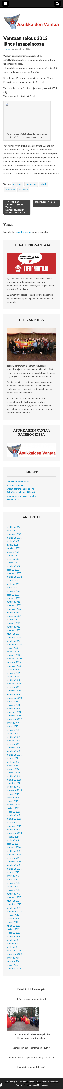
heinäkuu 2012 (13, 925)
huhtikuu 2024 (13, 566)
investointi (17, 184)
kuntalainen (31, 184)
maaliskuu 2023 (14, 573)
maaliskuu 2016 (14, 779)
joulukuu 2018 (13, 694)
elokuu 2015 (12, 801)
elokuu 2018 (12, 701)
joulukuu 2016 (13, 751)
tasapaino (23, 189)
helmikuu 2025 (14, 559)
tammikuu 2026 (14, 534)
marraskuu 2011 (14, 943)
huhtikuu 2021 (13, 626)
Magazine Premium (23, 1085)
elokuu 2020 (12, 648)
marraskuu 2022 (14, 576)
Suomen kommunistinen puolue (21, 495)
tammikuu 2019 (14, 690)
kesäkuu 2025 (13, 552)
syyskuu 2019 (13, 669)
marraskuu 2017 (14, 719)
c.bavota (44, 1085)
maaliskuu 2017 (14, 740)
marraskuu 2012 (14, 911)
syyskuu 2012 (13, 918)
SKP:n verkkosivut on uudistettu (31, 998)
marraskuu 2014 (14, 833)
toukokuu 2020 (13, 655)
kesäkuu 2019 (13, 676)
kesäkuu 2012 (13, 929)
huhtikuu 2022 (13, 601)
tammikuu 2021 (14, 637)
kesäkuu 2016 (13, 769)
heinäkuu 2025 (13, 548)
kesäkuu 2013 (13, 886)
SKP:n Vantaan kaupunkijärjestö (21, 492)
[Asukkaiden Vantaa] (31, 19)
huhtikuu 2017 (13, 737)
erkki (8, 49)
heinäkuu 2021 (13, 619)
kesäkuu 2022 (13, 594)
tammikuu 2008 (14, 968)
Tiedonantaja (13, 499)
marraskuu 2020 (14, 644)
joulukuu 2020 (13, 641)
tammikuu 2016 (14, 783)
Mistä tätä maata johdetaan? (31, 1067)
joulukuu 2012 (13, 908)
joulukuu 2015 (13, 786)
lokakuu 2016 (13, 758)
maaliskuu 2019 (14, 683)
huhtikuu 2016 (13, 776)
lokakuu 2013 (13, 872)
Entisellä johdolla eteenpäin (31, 989)
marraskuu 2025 (14, 537)
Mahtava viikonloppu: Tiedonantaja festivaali (31, 1057)
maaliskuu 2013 (14, 897)
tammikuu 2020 (14, 666)
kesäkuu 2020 (13, 651)
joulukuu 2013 (13, 865)
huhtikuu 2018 (13, 708)
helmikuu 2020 (14, 662)
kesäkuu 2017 (13, 733)
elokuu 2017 (12, 726)
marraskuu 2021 (14, 616)
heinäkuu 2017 (13, 730)
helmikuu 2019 (14, 687)
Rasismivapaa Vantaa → (45, 203)
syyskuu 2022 (13, 584)
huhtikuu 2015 (13, 815)
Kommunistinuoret (15, 485)
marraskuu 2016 (14, 754)
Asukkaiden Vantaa (27, 1082)
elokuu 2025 (12, 544)
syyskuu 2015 (13, 797)
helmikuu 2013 (14, 900)
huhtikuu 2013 (13, 893)
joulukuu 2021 (13, 612)
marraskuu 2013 (14, 868)
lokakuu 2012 (13, 915)
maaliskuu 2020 (14, 658)
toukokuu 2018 (13, 705)
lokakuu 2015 (13, 794)
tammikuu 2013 (14, 904)
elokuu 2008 (12, 965)
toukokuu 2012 (13, 932)
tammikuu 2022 (14, 609)
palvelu (43, 184)
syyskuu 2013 (13, 875)
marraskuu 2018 (14, 698)
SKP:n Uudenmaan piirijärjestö (20, 488)
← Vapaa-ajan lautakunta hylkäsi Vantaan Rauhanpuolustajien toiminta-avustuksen (15, 207)
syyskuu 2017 (13, 722)
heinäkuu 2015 (13, 804)
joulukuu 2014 (13, 829)
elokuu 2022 (12, 587)
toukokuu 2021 (13, 623)
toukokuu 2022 (13, 598)
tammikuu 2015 (14, 826)
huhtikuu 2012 (13, 936)
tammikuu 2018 (14, 715)
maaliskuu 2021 (14, 630)
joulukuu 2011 (13, 940)
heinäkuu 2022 (13, 591)
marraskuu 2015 (14, 790)
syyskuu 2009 (13, 957)
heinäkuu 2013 (13, 883)
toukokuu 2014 (13, 847)
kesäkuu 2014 (13, 843)
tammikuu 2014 (14, 861)
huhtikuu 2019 (13, 680)
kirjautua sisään (23, 231)
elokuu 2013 (12, 879)
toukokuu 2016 (13, 772)
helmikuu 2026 (14, 530)
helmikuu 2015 (14, 822)
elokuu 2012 (12, 922)
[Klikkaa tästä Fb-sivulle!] (31, 456)
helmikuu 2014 (14, 858)
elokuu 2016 (12, 765)
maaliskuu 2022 (14, 605)
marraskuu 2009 (14, 954)
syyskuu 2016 (13, 762)
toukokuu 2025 (13, 555)
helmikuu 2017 (14, 744)
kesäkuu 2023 (13, 569)
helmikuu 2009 (14, 961)
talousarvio (10, 189)
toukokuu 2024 (13, 562)
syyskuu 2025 (13, 541)
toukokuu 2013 (13, 890)
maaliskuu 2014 (14, 854)
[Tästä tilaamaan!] (31, 273)
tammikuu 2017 (14, 747)
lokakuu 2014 (13, 836)
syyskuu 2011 (13, 947)
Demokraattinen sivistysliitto (20, 481)
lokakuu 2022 (13, 580)
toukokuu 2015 (13, 811)
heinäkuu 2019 (13, 673)
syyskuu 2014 (13, 840)
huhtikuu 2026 (13, 527)
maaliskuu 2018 (14, 712)
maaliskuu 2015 (14, 818)
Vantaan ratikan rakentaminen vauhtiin (31, 1047)
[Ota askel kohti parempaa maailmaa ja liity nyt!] (31, 360)
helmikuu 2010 (14, 950)
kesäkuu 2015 (13, 808)
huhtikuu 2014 (13, 851)
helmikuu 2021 (14, 633)
